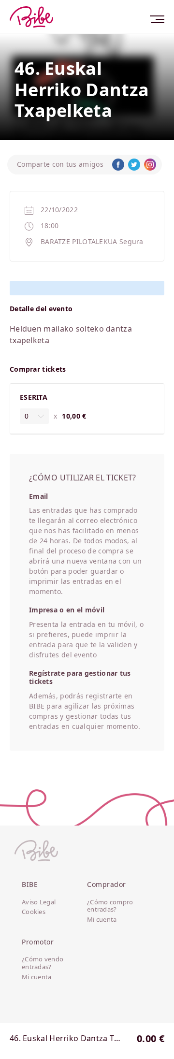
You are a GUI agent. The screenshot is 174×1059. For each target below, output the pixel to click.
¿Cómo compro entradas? (110, 906)
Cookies (33, 912)
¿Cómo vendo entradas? (42, 963)
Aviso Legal (39, 902)
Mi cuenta (102, 920)
